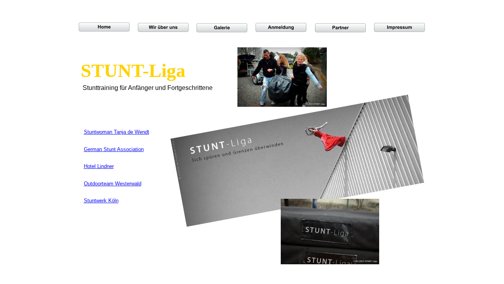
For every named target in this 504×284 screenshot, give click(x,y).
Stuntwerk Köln (101, 201)
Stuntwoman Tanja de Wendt (116, 132)
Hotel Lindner (99, 166)
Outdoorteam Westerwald (112, 184)
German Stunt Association (114, 149)
